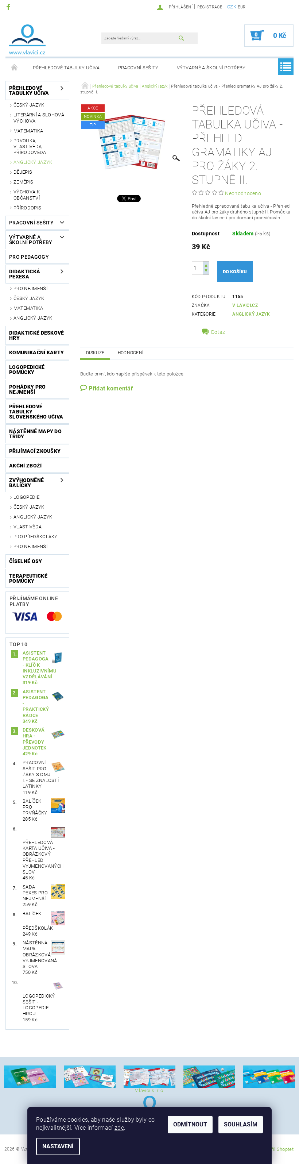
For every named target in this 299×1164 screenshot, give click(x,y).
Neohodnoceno (243, 193)
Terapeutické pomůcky (28, 578)
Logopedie (26, 497)
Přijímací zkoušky (35, 451)
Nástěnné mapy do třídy (35, 433)
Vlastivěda (27, 526)
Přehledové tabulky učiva (66, 67)
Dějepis (22, 172)
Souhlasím (240, 1124)
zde (119, 1127)
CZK (231, 6)
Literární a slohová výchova (38, 117)
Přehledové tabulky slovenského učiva (36, 412)
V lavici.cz (245, 305)
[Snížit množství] (206, 271)
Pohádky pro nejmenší (27, 389)
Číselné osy (25, 561)
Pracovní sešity (138, 67)
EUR (241, 7)
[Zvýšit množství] (206, 264)
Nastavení (58, 1146)
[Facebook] (9, 7)
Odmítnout (190, 1124)
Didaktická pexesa (24, 274)
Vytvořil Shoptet (277, 1149)
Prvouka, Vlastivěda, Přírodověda (29, 146)
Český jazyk (28, 105)
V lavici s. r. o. (149, 1090)
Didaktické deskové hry (36, 335)
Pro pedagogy (29, 257)
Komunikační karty (36, 352)
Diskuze (95, 352)
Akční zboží (25, 466)
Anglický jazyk (32, 162)
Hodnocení (131, 352)
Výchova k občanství (26, 194)
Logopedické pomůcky (27, 369)
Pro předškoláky (35, 536)
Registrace (209, 7)
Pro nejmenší (30, 288)
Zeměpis (23, 182)
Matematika (28, 131)
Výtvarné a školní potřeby (211, 67)
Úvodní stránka (14, 67)
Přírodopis (27, 208)
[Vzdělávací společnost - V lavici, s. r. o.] (27, 39)
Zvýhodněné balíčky (26, 482)
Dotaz (218, 332)
